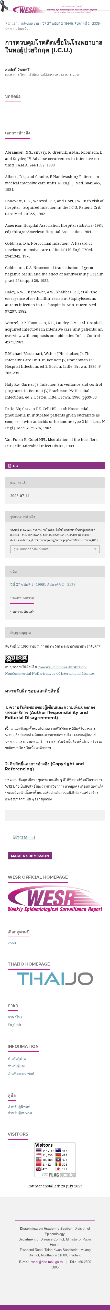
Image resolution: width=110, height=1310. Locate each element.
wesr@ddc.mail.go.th (47, 1262)
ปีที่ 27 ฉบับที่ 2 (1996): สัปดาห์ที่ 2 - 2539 (71, 23)
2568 (12, 942)
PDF (16, 466)
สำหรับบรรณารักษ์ (21, 1073)
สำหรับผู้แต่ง (16, 1066)
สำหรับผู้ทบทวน (20, 1112)
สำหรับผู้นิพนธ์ (19, 1106)
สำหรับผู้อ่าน (17, 1058)
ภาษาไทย (15, 1017)
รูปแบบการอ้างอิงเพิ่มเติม (31, 549)
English (14, 1024)
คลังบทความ (30, 23)
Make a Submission (30, 856)
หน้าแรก (11, 23)
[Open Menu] (5, 5)
